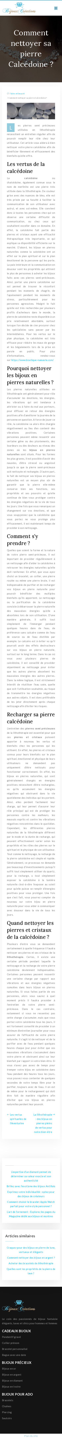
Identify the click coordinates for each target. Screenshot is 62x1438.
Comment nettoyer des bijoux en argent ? (31, 1257)
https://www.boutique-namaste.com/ (32, 359)
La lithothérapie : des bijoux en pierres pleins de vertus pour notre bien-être (42, 1123)
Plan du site (31, 1435)
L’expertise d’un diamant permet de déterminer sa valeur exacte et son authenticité (31, 1176)
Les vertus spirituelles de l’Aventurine (18, 1119)
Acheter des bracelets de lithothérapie (31, 1263)
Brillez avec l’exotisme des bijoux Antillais (31, 1186)
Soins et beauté (17, 93)
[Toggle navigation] (56, 8)
